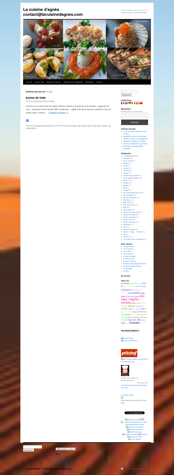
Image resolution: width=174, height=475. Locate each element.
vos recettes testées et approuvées (134, 239)
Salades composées (129, 222)
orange (134, 312)
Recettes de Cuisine (127, 380)
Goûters (125, 190)
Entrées (125, 180)
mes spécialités (128, 195)
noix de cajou (96, 125)
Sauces (125, 227)
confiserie (126, 170)
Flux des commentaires (65, 461)
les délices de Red (129, 258)
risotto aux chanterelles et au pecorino (135, 143)
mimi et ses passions (129, 261)
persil (128, 314)
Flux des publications (65, 459)
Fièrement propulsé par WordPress (135, 469)
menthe (138, 309)
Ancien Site (39, 82)
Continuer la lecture (58, 112)
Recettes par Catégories (73, 82)
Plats (124, 207)
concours (126, 168)
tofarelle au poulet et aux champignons (135, 139)
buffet (126, 286)
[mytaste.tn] (142, 434)
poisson (105, 125)
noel (143, 308)
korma (84, 125)
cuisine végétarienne (133, 299)
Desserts (126, 173)
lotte (88, 125)
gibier (125, 187)
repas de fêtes (135, 319)
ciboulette (135, 290)
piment (134, 314)
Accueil (29, 82)
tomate (135, 322)
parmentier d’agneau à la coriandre (134, 141)
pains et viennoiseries (130, 197)
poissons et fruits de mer (44, 125)
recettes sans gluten (129, 214)
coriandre (134, 292)
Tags (124, 234)
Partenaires (126, 200)
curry (66, 125)
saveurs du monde (129, 229)
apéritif (133, 283)
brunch (125, 165)
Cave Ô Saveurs (128, 249)
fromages (126, 183)
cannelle (131, 286)
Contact (99, 82)
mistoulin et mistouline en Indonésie (134, 263)
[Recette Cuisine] (127, 338)
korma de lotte (36, 97)
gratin (130, 309)
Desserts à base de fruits (131, 175)
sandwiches (127, 224)
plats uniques (127, 210)
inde (79, 125)
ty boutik (126, 271)
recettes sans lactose (129, 217)
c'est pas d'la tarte (128, 246)
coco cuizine (127, 251)
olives (130, 312)
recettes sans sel (128, 219)
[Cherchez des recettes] (134, 429)
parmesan (141, 311)
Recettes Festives (53, 82)
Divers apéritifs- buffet (130, 178)
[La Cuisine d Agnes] (122, 398)
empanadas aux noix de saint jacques (135, 136)
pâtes (123, 314)
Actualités (126, 158)
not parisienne (127, 268)
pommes (129, 317)
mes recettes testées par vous (132, 192)
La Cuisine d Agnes (127, 395)
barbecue (126, 163)
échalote (138, 303)
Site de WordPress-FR (65, 464)
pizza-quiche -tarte (129, 205)
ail (122, 283)
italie (134, 309)
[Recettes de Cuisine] (135, 432)
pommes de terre (140, 317)
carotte (138, 286)
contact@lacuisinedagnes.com (53, 14)
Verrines (126, 236)
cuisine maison (128, 254)
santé (127, 323)
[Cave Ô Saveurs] (134, 439)
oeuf (126, 312)
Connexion (61, 456)
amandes (126, 283)
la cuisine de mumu (129, 256)
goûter (124, 308)
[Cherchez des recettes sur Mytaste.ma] (130, 434)
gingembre (73, 125)
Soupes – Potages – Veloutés (132, 232)
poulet (124, 319)
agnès (52, 101)
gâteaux (125, 185)
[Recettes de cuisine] (129, 356)
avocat (140, 283)
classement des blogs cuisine (130, 385)
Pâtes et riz (126, 202)
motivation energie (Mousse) (132, 266)
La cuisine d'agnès (41, 9)
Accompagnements (129, 156)
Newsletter (89, 82)
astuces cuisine (128, 161)
